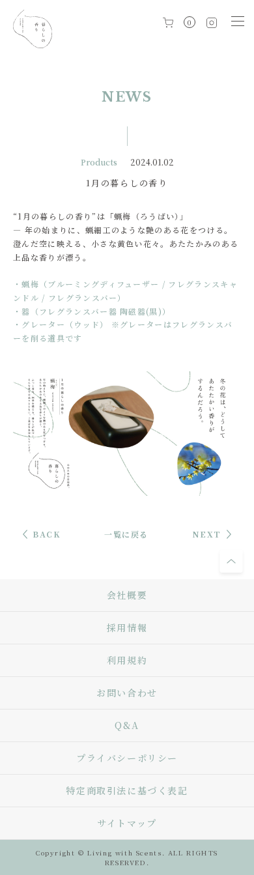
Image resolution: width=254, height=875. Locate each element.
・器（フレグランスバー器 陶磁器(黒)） (92, 311)
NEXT (206, 533)
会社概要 (127, 594)
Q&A (127, 725)
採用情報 (127, 627)
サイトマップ (127, 822)
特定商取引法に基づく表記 (127, 790)
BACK (47, 533)
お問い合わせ (127, 692)
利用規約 (127, 660)
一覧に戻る (126, 533)
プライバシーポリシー (127, 757)
